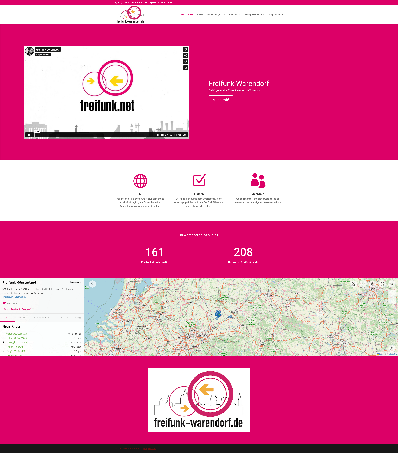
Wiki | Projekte (253, 14)
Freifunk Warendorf (239, 83)
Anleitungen (214, 14)
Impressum (276, 14)
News (200, 14)
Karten (233, 14)
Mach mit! (221, 100)
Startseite (186, 14)
